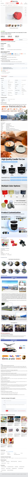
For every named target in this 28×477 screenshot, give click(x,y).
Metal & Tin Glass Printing (14, 461)
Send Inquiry (7, 39)
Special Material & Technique (17, 454)
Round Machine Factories (10, 466)
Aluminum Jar (19, 461)
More (1, 471)
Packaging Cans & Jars (15, 5)
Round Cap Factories (21, 466)
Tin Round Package (3, 470)
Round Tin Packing (8, 468)
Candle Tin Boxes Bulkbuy (10, 470)
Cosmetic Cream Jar (3, 463)
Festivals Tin (8, 454)
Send (7, 410)
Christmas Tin (2, 454)
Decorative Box (7, 461)
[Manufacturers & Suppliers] (14, 1)
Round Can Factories (3, 466)
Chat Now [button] (21, 39)
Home (1, 5)
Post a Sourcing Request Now (22, 410)
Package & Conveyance (10, 5)
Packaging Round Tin (14, 468)
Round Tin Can (3, 468)
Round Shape (16, 466)
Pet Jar (8, 463)
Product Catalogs (11, 451)
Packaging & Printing (5, 5)
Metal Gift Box (3, 461)
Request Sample (13, 41)
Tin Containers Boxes (20, 468)
